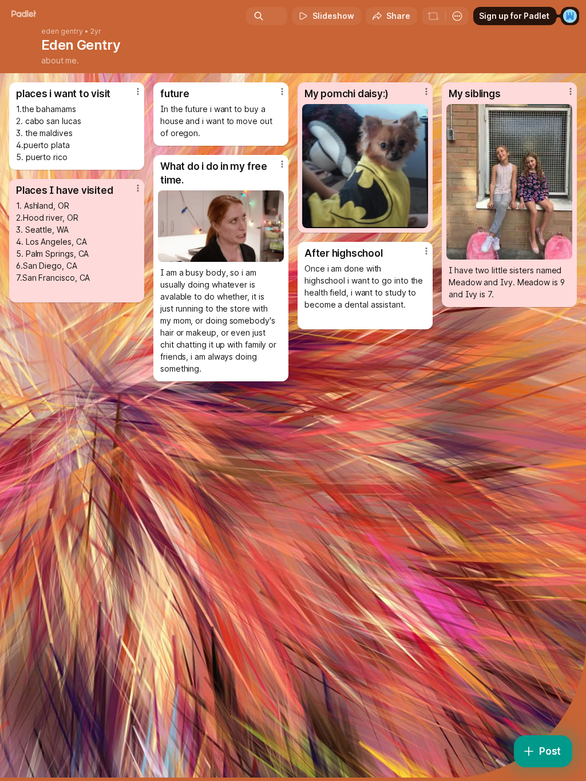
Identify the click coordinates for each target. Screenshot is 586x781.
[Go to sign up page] (570, 16)
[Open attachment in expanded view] (365, 166)
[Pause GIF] (275, 253)
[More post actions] (130, 96)
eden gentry (62, 31)
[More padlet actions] (457, 16)
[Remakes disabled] (433, 16)
